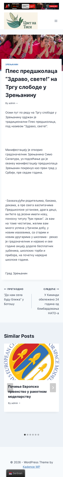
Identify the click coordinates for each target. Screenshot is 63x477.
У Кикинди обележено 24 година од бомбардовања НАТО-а (48, 301)
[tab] (25, 435)
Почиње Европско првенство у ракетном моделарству (27, 392)
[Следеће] (53, 387)
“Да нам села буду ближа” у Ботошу (14, 297)
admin (12, 103)
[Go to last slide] (10, 387)
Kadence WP (31, 466)
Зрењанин (11, 64)
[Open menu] (56, 20)
